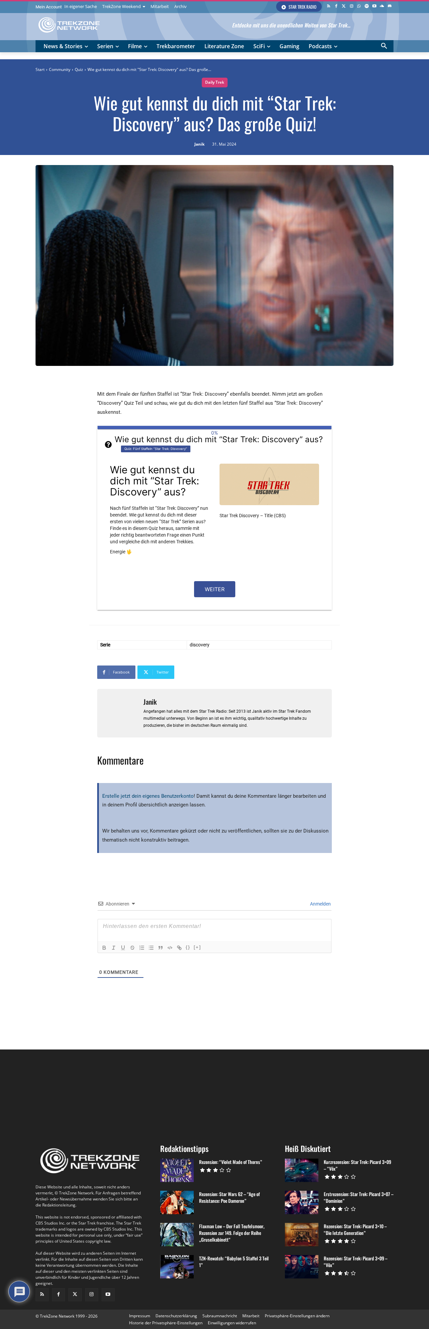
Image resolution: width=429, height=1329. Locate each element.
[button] (384, 46)
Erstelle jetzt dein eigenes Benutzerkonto (148, 796)
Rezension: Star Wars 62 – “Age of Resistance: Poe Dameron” (229, 1197)
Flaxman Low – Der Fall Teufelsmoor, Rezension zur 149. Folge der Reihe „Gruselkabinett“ (231, 1233)
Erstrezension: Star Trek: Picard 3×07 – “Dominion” (358, 1197)
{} (188, 947)
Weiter (215, 589)
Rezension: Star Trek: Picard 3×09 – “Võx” (355, 1261)
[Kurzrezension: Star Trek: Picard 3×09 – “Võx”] (301, 1170)
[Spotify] (367, 6)
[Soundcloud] (382, 6)
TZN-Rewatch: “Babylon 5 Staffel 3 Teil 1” (234, 1261)
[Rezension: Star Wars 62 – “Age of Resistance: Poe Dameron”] (177, 1202)
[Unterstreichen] (123, 948)
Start (40, 69)
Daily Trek (214, 82)
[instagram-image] (65, 1094)
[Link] (179, 948)
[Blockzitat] (160, 948)
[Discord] (389, 6)
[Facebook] (336, 6)
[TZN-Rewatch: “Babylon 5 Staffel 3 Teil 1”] (177, 1266)
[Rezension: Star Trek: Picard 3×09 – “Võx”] (301, 1266)
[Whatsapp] (359, 6)
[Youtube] (374, 6)
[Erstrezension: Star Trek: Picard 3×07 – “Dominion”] (301, 1202)
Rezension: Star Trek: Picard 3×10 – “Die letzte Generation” (355, 1229)
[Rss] (328, 6)
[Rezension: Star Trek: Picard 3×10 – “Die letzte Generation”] (301, 1234)
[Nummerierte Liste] (141, 948)
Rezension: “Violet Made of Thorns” (230, 1161)
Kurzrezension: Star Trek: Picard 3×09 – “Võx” (357, 1165)
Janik (199, 144)
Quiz (79, 69)
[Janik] (120, 713)
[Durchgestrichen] (132, 948)
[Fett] (104, 948)
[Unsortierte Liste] (151, 948)
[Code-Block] (170, 948)
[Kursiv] (113, 948)
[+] (197, 947)
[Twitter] (344, 6)
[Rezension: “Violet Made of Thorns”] (177, 1170)
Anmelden (320, 904)
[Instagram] (351, 6)
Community (59, 69)
